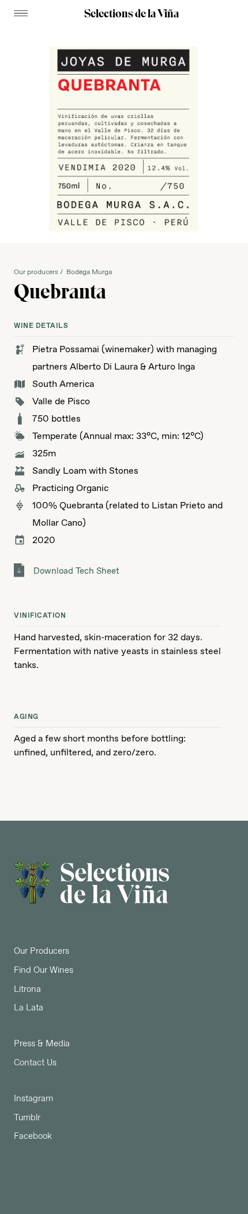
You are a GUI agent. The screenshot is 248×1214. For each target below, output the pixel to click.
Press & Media (42, 1044)
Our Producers (41, 951)
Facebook (33, 1136)
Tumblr (27, 1118)
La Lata (28, 1008)
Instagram (33, 1099)
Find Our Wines (43, 970)
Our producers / (40, 272)
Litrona (27, 989)
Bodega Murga (89, 272)
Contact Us (35, 1063)
